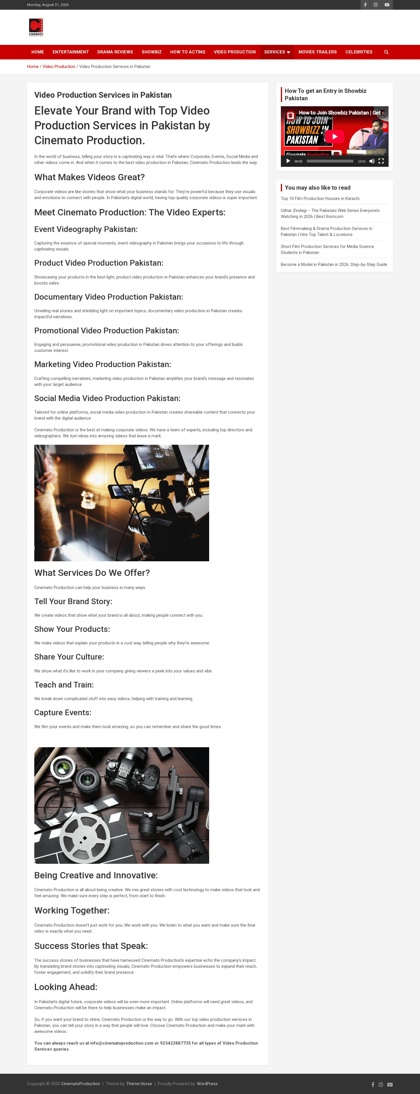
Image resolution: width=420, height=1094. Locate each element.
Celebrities (359, 52)
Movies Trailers (318, 52)
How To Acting (187, 52)
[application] (335, 136)
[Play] (288, 161)
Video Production (235, 52)
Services (274, 52)
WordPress (207, 1083)
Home (37, 52)
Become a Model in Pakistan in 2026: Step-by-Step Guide (334, 264)
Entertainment (71, 52)
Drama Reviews (115, 52)
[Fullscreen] (381, 161)
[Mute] (372, 161)
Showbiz (152, 52)
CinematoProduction (80, 1083)
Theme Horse (139, 1083)
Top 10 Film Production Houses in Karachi (320, 198)
